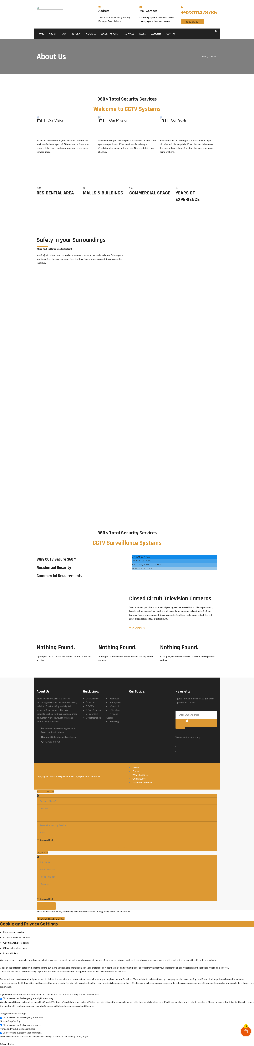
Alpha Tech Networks (89, 776)
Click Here (47, 918)
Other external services (15, 947)
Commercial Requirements (59, 575)
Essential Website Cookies (16, 937)
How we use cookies (13, 932)
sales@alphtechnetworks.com (154, 21)
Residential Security (54, 567)
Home (203, 56)
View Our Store (137, 627)
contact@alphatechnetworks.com (156, 17)
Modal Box (59, 918)
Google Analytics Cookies (16, 942)
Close (39, 918)
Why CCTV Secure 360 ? (56, 559)
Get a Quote (192, 22)
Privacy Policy (10, 953)
